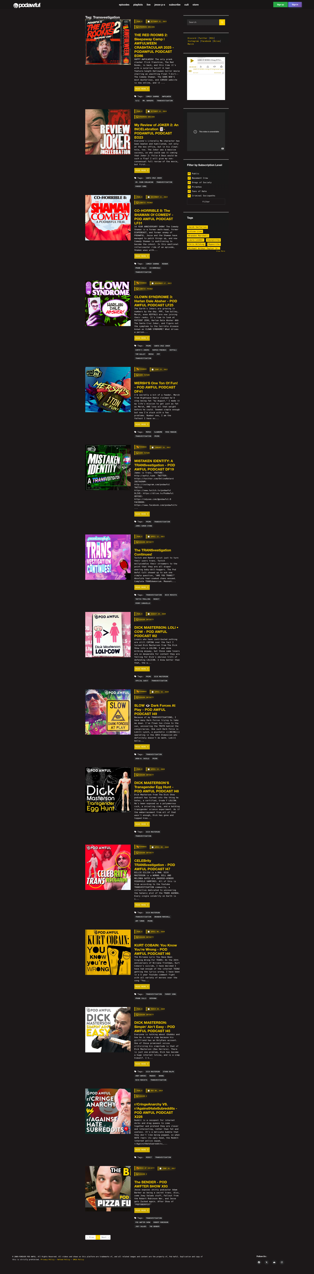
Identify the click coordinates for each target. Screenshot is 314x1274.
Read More (141, 89)
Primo (148, 346)
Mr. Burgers (148, 101)
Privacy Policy (48, 1260)
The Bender (154, 1226)
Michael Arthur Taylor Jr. (203, 248)
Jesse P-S (159, 4)
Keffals (173, 350)
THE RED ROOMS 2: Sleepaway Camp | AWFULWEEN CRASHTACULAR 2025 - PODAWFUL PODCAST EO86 (154, 45)
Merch (191, 44)
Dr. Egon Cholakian (144, 182)
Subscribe (174, 4)
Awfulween (166, 96)
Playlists (138, 4)
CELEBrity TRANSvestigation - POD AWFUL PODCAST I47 (154, 864)
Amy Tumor (139, 921)
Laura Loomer (195, 240)
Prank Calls (140, 268)
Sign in (295, 4)
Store (196, 4)
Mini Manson (170, 432)
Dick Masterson (161, 677)
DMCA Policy (78, 1260)
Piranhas (143, 283)
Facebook (206, 41)
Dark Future (144, 375)
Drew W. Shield (142, 759)
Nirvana (153, 998)
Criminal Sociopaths (203, 196)
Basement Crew (200, 178)
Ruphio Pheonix (159, 350)
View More (220, 251)
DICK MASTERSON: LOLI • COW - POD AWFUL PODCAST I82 (156, 631)
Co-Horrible (155, 268)
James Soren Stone (143, 526)
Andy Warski (140, 1076)
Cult (186, 4)
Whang (161, 1076)
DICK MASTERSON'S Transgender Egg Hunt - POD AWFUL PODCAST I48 (156, 787)
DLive (217, 41)
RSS (212, 38)
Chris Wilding (196, 244)
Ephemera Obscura (147, 27)
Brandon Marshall (162, 917)
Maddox (152, 1076)
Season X (143, 1096)
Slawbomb (158, 432)
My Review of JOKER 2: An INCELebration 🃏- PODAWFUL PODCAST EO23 (156, 131)
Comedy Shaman (152, 96)
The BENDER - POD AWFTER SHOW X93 (151, 1184)
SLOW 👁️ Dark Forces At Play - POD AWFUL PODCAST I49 (154, 709)
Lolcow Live (195, 231)
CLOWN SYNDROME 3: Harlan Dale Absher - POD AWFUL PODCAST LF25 (155, 301)
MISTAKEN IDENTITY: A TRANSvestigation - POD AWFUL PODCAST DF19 (154, 465)
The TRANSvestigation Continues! (152, 552)
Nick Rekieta (171, 595)
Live (148, 4)
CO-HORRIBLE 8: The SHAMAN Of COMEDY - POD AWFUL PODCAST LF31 (153, 216)
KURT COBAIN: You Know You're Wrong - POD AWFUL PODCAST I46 (155, 949)
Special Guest (141, 681)
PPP (158, 354)
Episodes (124, 4)
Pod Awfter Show (142, 1222)
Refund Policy (64, 1260)
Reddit (156, 599)
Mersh (151, 354)
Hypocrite (214, 244)
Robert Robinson (160, 1222)
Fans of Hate (199, 191)
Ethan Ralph (168, 1072)
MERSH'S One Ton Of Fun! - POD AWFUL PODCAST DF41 (156, 387)
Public (140, 21)
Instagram (194, 41)
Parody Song (140, 186)
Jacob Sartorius (197, 227)
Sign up (280, 4)
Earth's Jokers (142, 350)
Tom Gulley (140, 354)
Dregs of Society (146, 1168)
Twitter (204, 38)
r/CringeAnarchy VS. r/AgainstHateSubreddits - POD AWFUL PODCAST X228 (155, 1110)
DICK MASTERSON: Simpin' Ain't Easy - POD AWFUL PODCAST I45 (154, 1026)
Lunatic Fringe (146, 203)
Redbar (165, 264)
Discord (192, 38)
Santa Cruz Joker (154, 178)
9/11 (137, 101)
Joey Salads (140, 1226)
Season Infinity (146, 542)
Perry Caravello (142, 603)
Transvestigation (165, 101)
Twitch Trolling (142, 599)
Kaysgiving (213, 240)
